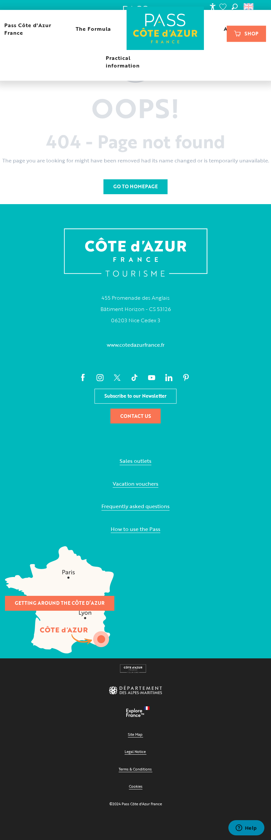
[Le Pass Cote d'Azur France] (165, 29)
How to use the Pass (135, 529)
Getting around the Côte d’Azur (59, 602)
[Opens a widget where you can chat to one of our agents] (246, 828)
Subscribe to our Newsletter (135, 395)
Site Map (135, 734)
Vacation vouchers (135, 484)
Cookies (135, 786)
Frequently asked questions (135, 506)
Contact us (135, 416)
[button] (234, 6)
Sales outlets (135, 461)
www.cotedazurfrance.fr (136, 345)
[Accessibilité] (212, 6)
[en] (249, 6)
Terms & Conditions (135, 769)
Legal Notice (135, 751)
